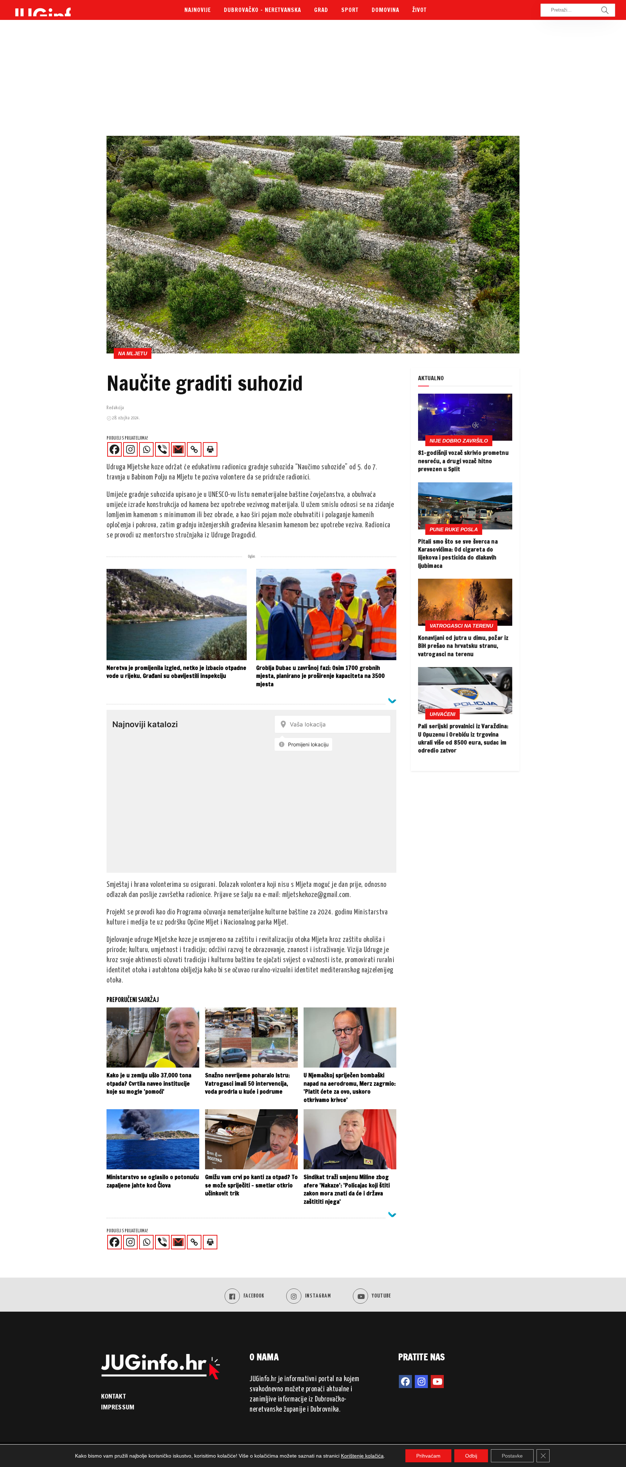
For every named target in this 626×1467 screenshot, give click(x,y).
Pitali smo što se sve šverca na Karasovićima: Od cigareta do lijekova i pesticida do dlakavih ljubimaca (458, 553)
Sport (350, 10)
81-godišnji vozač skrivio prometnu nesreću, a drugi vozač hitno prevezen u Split (463, 461)
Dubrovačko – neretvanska (262, 10)
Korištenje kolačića (362, 1456)
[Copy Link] (194, 449)
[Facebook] (114, 449)
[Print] (210, 449)
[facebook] (405, 1381)
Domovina (385, 10)
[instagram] (421, 1381)
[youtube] (437, 1381)
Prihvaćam (428, 1456)
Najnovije (197, 10)
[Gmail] (178, 449)
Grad (321, 10)
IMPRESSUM (117, 1407)
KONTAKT (113, 1396)
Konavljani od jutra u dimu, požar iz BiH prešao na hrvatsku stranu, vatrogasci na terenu (463, 646)
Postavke (512, 1456)
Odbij (471, 1456)
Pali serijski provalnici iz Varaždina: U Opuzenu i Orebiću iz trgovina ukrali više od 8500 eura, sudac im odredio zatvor (463, 738)
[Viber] (162, 449)
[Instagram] (130, 449)
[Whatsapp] (146, 449)
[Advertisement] (313, 81)
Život (419, 10)
